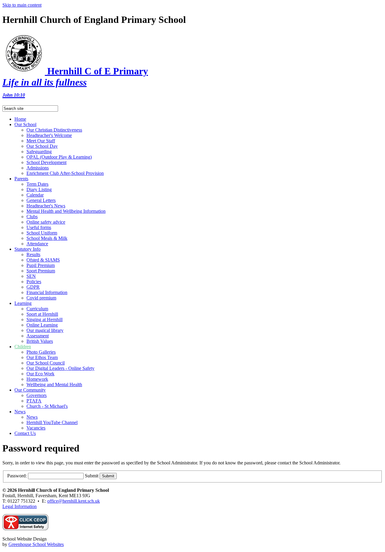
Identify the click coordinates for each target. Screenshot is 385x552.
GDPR (33, 287)
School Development (46, 162)
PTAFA (34, 400)
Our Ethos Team (42, 357)
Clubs (32, 216)
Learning (23, 303)
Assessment (37, 335)
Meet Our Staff (40, 140)
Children (22, 346)
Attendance (37, 243)
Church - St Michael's (47, 406)
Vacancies (35, 427)
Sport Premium (40, 270)
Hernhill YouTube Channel (52, 422)
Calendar (35, 194)
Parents (21, 178)
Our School (25, 124)
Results (33, 254)
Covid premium (41, 297)
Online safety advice (45, 222)
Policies (33, 281)
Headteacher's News (45, 205)
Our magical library (44, 330)
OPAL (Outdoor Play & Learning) (59, 157)
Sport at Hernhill (42, 314)
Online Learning (42, 324)
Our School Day (42, 146)
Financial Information (46, 292)
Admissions (37, 167)
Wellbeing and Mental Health (54, 384)
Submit (91, 475)
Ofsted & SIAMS (43, 259)
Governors (36, 395)
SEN (31, 276)
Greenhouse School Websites (36, 544)
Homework (37, 379)
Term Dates (37, 184)
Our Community (30, 389)
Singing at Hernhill (44, 319)
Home (20, 119)
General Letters (41, 200)
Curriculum (37, 308)
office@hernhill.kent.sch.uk (73, 501)
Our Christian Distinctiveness (54, 129)
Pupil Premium (40, 265)
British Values (39, 341)
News (20, 411)
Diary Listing (39, 189)
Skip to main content (22, 5)
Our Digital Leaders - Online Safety (60, 368)
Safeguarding (39, 151)
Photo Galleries (41, 352)
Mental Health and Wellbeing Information (66, 211)
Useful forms (38, 227)
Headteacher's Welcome (49, 135)
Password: (17, 475)
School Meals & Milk (46, 238)
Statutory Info (27, 249)
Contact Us (25, 433)
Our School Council (45, 362)
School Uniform (41, 232)
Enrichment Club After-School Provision (65, 173)
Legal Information (19, 506)
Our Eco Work (40, 373)
